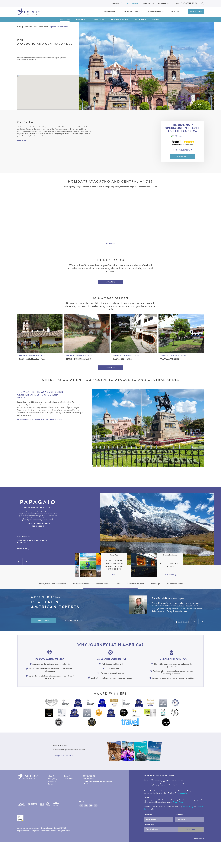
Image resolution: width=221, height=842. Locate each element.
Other (118, 583)
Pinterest (86, 805)
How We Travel (154, 11)
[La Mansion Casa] (134, 333)
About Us (175, 11)
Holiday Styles (131, 11)
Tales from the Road (136, 583)
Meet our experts (72, 621)
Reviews (50, 784)
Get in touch (43, 620)
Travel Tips (155, 583)
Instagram (95, 805)
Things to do (98, 19)
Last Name (179, 815)
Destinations (109, 11)
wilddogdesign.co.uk (199, 838)
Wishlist (115, 3)
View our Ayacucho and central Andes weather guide (39, 420)
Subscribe (190, 829)
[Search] (202, 3)
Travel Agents (89, 776)
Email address (149, 824)
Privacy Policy (52, 779)
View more (110, 243)
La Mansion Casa (122, 359)
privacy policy (183, 793)
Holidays (80, 19)
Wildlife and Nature (175, 583)
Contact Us (196, 11)
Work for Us (52, 781)
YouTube (91, 805)
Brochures (148, 3)
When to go (140, 19)
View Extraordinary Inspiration (38, 525)
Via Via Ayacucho (170, 359)
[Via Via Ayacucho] (181, 333)
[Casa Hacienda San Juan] (40, 333)
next (202, 104)
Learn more (22, 549)
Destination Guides (81, 583)
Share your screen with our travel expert (98, 783)
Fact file (156, 19)
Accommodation (119, 19)
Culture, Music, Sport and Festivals (52, 583)
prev (195, 104)
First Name (149, 815)
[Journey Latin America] (28, 11)
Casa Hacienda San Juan (32, 359)
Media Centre (88, 779)
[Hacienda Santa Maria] (87, 333)
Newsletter (132, 3)
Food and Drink (102, 583)
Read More (21, 141)
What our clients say (181, 150)
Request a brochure (64, 755)
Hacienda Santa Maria (78, 359)
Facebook (81, 805)
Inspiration (163, 3)
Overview (65, 19)
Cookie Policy (68, 779)
